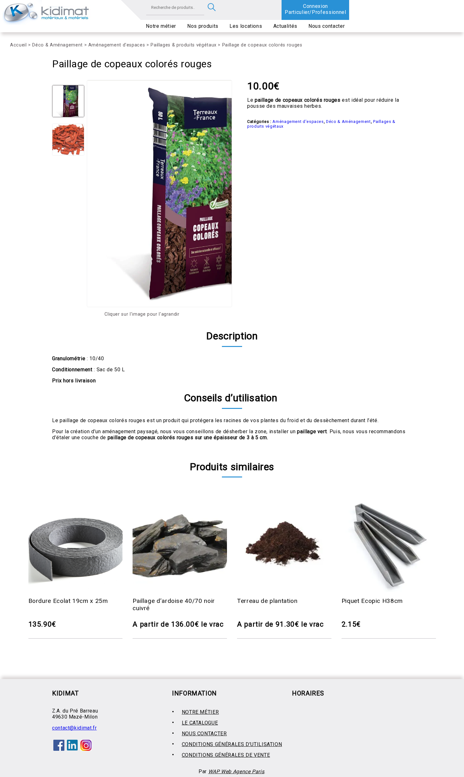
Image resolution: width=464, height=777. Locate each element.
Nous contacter (326, 26)
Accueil (18, 45)
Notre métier (161, 26)
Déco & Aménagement (57, 45)
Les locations (245, 26)
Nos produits (202, 26)
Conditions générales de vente (226, 755)
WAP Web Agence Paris (236, 771)
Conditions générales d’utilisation (232, 744)
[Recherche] (211, 7)
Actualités (285, 26)
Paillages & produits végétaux (184, 45)
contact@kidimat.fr (74, 728)
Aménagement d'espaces (116, 45)
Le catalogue (200, 723)
